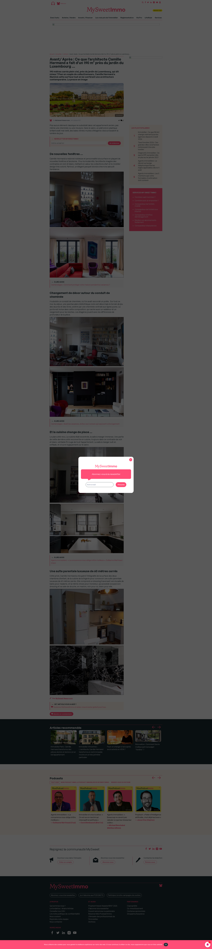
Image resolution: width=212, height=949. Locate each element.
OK (166, 944)
